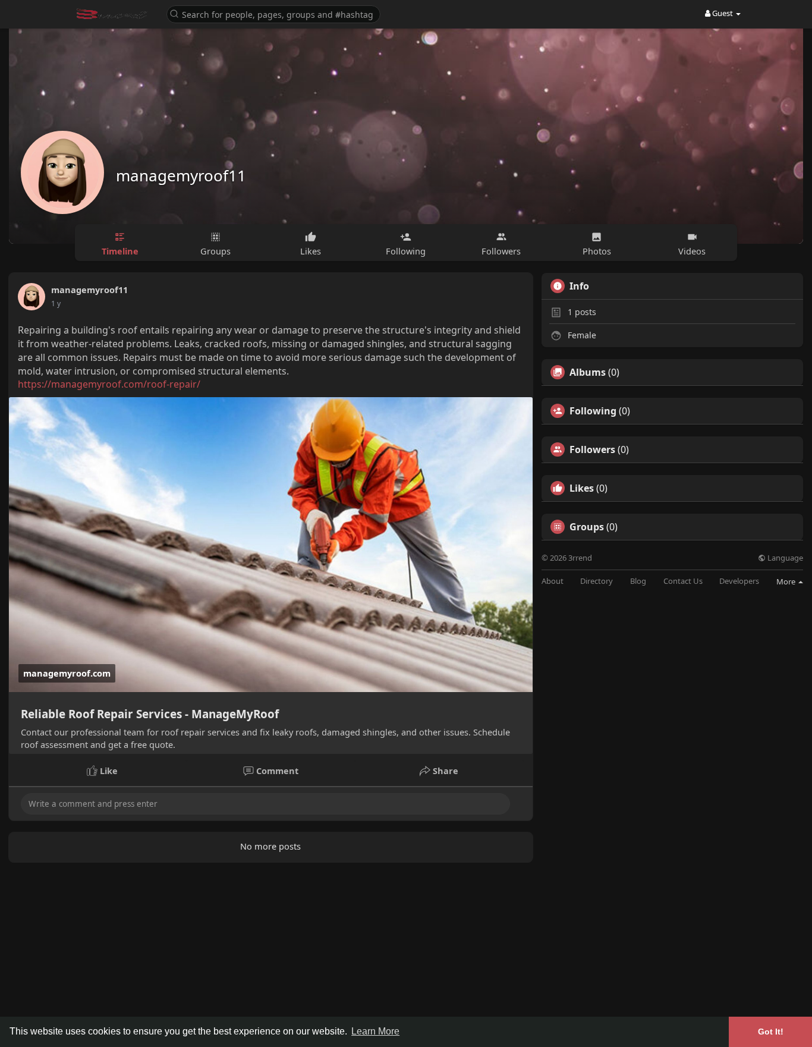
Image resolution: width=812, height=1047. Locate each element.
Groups (586, 527)
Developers (739, 581)
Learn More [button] (375, 1031)
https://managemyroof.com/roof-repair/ (109, 384)
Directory (596, 581)
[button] (273, 13)
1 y (56, 303)
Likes (581, 488)
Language (784, 558)
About (553, 581)
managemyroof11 (181, 175)
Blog (638, 581)
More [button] (786, 581)
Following (592, 411)
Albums (587, 372)
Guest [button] (722, 13)
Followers (592, 449)
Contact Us (683, 581)
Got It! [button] (770, 1031)
